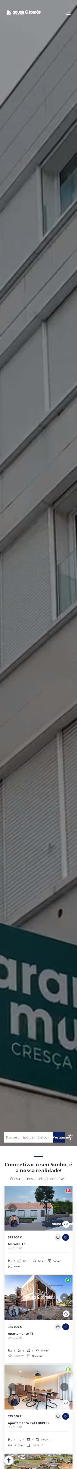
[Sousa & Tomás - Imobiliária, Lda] (20, 12)
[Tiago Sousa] (14, 1221)
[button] (12, 1208)
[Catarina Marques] (14, 1311)
